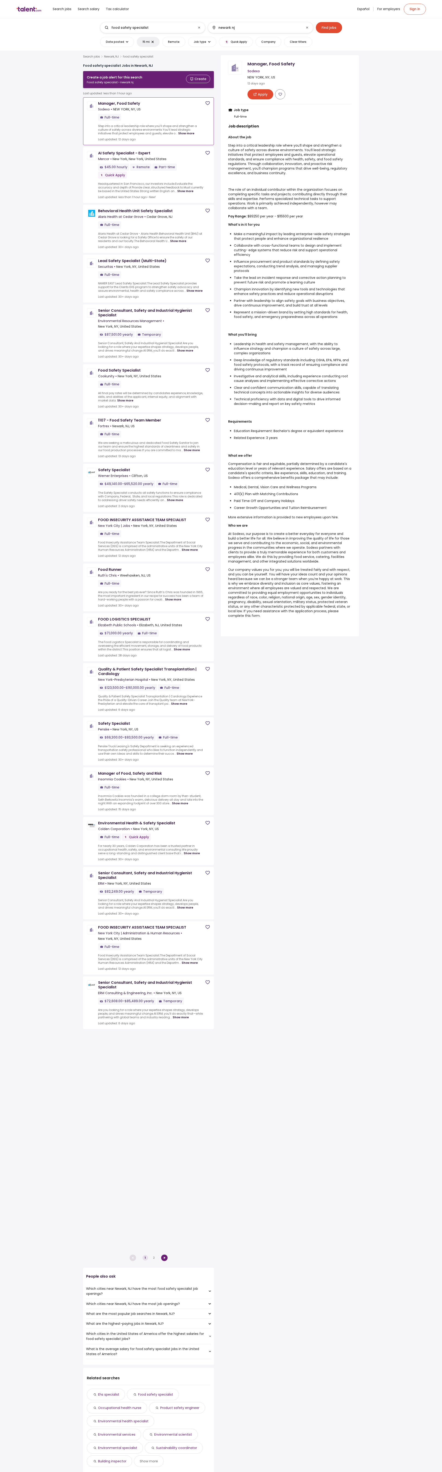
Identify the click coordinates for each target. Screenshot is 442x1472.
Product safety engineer (179, 1408)
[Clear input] (199, 27)
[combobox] (152, 27)
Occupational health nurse (119, 1408)
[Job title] (149, 27)
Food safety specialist (155, 1394)
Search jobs (91, 56)
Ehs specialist (108, 1394)
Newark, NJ (111, 56)
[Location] (256, 27)
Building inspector (112, 1461)
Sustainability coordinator (176, 1448)
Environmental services (116, 1434)
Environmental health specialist (123, 1421)
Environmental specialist (117, 1448)
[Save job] (207, 103)
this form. (252, 615)
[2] (164, 1258)
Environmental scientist (173, 1434)
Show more (186, 133)
